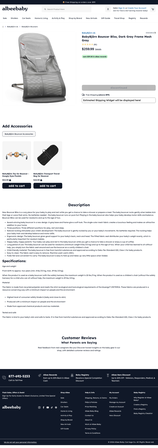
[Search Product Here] (45, 9)
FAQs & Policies (91, 402)
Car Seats (64, 407)
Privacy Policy (90, 429)
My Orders (113, 398)
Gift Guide (65, 429)
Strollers (64, 402)
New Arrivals (66, 424)
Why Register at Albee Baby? (142, 399)
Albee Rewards (115, 411)
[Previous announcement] (3, 2)
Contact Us (89, 415)
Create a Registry (141, 405)
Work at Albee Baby (93, 424)
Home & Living (66, 411)
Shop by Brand (66, 420)
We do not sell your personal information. (20, 442)
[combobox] (66, 9)
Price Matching (91, 407)
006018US (150, 33)
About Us (88, 420)
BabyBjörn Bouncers (30, 27)
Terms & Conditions (92, 433)
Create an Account (116, 407)
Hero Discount (114, 415)
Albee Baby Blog (91, 411)
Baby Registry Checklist (143, 413)
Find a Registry (140, 409)
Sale (62, 398)
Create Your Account (137, 8)
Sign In (121, 8)
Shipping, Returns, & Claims (96, 398)
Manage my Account (117, 402)
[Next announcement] (154, 2)
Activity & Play (66, 415)
